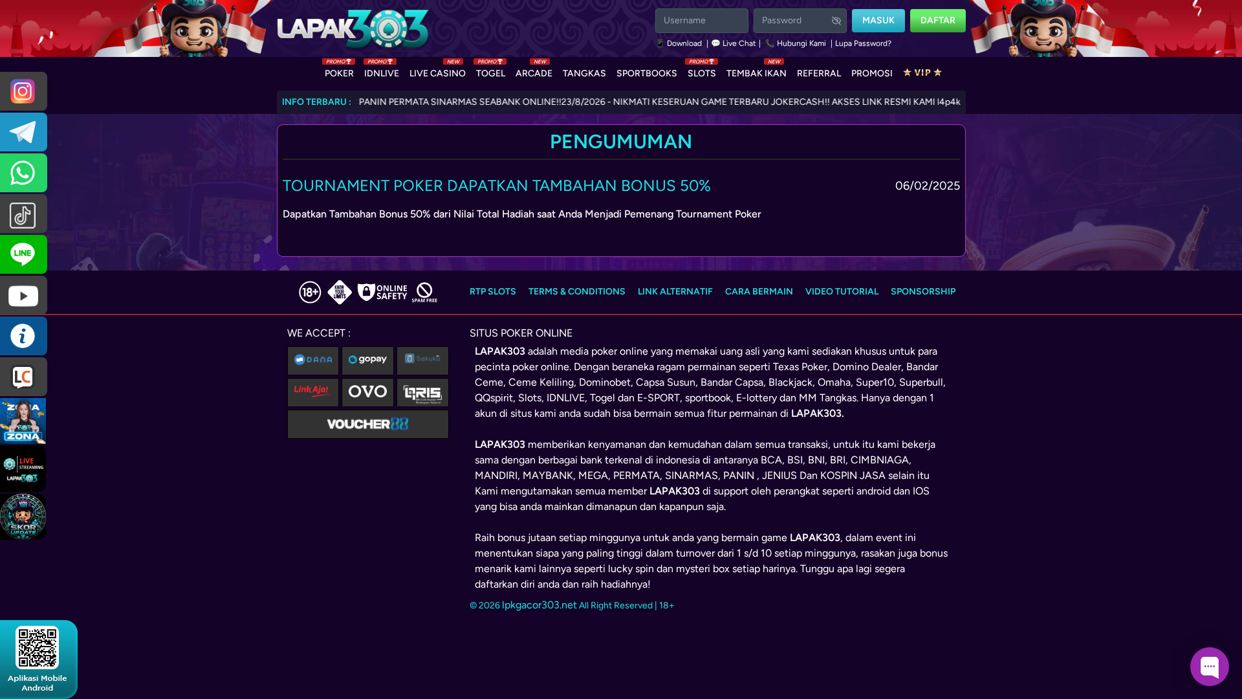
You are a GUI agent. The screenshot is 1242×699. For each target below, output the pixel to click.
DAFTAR (938, 20)
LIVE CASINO (437, 70)
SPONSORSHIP (923, 291)
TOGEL (490, 70)
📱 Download (679, 43)
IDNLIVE (381, 70)
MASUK (878, 20)
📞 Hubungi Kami (795, 43)
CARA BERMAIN (759, 291)
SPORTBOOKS (646, 73)
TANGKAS (584, 73)
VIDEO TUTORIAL (841, 291)
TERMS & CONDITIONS (577, 291)
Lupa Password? (863, 43)
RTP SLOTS (493, 291)
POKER (339, 70)
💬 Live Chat (733, 43)
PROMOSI (872, 73)
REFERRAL (819, 73)
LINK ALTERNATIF (675, 291)
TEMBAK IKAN (756, 70)
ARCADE (534, 70)
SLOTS (702, 70)
